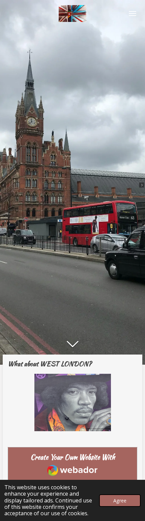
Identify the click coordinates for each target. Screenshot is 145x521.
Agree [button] (119, 500)
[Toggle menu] (132, 13)
